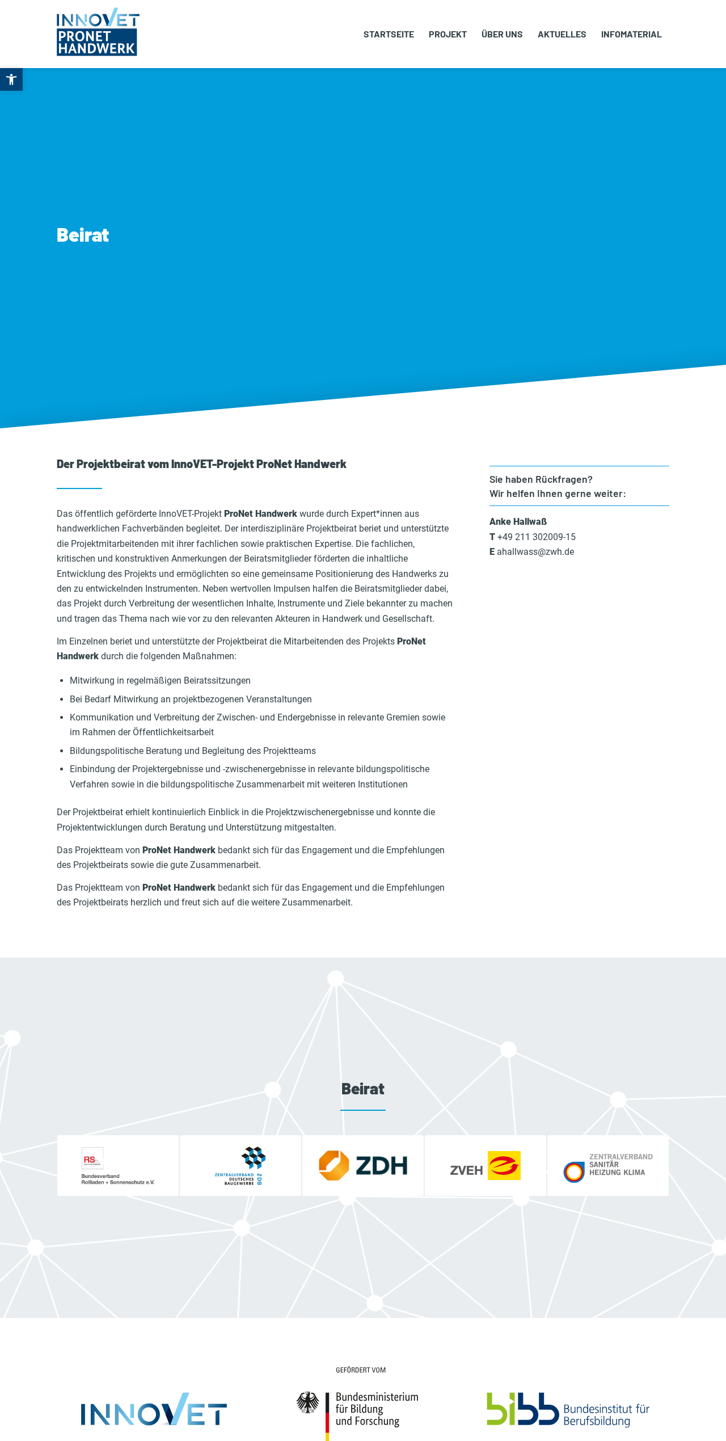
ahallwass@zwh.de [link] (535, 551)
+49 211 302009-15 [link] (536, 537)
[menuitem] (388, 34)
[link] (11, 79)
